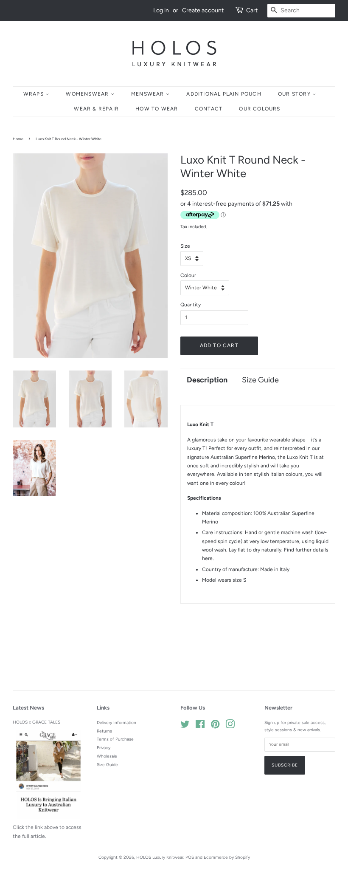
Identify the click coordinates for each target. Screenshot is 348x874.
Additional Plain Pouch (223, 94)
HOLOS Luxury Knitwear (159, 857)
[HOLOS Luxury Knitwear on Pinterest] (215, 726)
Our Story (295, 94)
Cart (252, 10)
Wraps (34, 94)
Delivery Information (116, 722)
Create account (203, 10)
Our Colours (259, 109)
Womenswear (88, 94)
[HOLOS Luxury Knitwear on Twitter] (185, 726)
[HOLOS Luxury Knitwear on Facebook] (200, 726)
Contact (208, 109)
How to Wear (156, 109)
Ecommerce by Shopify (227, 857)
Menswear (148, 94)
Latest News (28, 707)
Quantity (190, 305)
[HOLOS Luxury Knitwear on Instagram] (230, 726)
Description (207, 380)
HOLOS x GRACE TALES (36, 722)
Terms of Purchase (115, 739)
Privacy (103, 747)
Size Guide (260, 380)
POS (189, 857)
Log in (161, 10)
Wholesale (107, 756)
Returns (104, 731)
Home (18, 138)
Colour (188, 275)
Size (185, 246)
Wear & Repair (96, 109)
